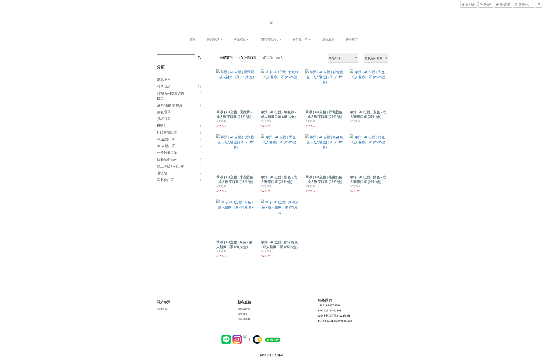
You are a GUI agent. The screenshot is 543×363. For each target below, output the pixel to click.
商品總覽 (240, 39)
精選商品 (164, 86)
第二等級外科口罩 (170, 166)
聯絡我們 (352, 39)
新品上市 (164, 79)
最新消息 (328, 39)
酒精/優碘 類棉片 (169, 105)
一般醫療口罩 (167, 152)
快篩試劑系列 (269, 39)
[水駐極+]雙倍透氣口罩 (170, 96)
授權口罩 (164, 118)
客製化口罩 (300, 39)
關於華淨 (213, 39)
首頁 (193, 39)
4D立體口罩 (166, 139)
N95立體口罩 (167, 132)
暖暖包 (162, 172)
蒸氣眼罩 (164, 111)
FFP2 (161, 125)
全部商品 (226, 57)
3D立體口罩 (166, 145)
